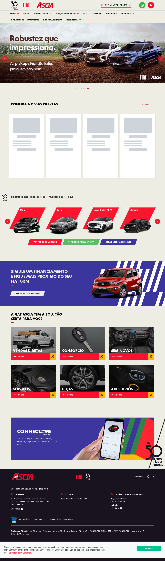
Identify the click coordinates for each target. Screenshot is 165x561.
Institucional (72, 20)
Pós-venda (126, 13)
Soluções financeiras (65, 13)
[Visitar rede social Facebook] (151, 476)
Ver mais (146, 104)
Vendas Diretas (41, 13)
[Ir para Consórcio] (82, 343)
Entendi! (149, 548)
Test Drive (96, 13)
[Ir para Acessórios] (131, 381)
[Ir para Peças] (82, 381)
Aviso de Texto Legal (20, 534)
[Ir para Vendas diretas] (33, 343)
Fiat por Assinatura (52, 20)
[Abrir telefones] (151, 5)
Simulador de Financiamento (25, 20)
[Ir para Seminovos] (131, 343)
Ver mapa (15, 509)
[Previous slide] (4, 58)
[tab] (77, 88)
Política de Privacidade (20, 553)
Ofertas (12, 13)
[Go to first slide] (160, 58)
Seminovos (111, 13)
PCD (85, 13)
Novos (26, 13)
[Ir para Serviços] (33, 381)
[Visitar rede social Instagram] (147, 476)
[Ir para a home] (44, 5)
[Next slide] (157, 221)
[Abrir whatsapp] (142, 5)
